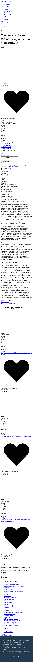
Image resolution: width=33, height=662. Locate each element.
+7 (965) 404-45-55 (6, 145)
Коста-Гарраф (8, 606)
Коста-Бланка (8, 601)
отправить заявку (6, 161)
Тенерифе (7, 607)
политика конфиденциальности (11, 166)
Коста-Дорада (8, 604)
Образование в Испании (12, 620)
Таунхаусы (7, 588)
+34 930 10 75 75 (6, 147)
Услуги (6, 9)
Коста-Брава (8, 602)
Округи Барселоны (10, 597)
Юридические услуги (11, 625)
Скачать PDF (5, 120)
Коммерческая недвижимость (13, 591)
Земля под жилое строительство (14, 586)
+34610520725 (8, 632)
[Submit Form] (1, 576)
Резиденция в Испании (11, 624)
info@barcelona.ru (6, 148)
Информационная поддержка (13, 612)
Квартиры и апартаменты (12, 584)
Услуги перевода (9, 615)
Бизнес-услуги (8, 617)
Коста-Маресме (9, 599)
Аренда (6, 6)
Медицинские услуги (11, 619)
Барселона (7, 596)
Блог (5, 13)
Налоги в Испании (10, 622)
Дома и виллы (8, 583)
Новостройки (8, 589)
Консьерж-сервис (9, 614)
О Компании (8, 14)
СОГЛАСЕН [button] (16, 656)
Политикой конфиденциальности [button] (16, 652)
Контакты (7, 16)
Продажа (7, 4)
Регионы (7, 11)
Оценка (6, 8)
